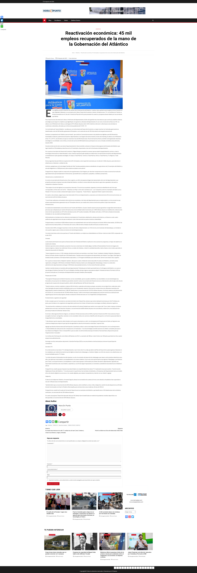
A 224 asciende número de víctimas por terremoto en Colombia (109, 512)
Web (48, 474)
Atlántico (98, 29)
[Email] (3, 23)
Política (134, 534)
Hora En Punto (50, 58)
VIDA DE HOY (107, 534)
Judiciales (79, 534)
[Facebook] (3, 17)
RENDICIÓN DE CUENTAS (74, 425)
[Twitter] (3, 20)
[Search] (153, 20)
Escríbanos (57, 20)
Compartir (63, 422)
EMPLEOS (55, 425)
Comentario (50, 443)
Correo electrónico (52, 469)
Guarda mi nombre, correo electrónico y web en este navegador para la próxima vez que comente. (74, 480)
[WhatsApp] (3, 26)
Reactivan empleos (63, 425)
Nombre (49, 464)
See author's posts (65, 409)
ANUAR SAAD (87, 519)
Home (66, 20)
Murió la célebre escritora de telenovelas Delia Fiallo (109, 429)
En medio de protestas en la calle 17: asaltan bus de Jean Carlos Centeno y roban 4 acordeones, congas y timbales (64, 430)
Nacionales (112, 494)
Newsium (106, 571)
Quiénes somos (75, 20)
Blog (50, 20)
